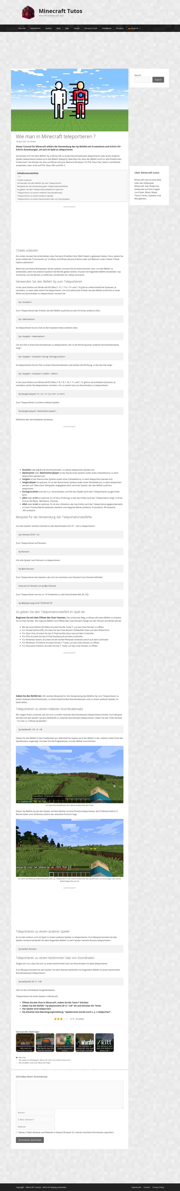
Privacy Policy (158, 1187)
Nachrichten (35, 28)
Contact (147, 1187)
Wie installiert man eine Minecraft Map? (35, 1063)
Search (137, 75)
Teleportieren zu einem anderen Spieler (35, 196)
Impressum (136, 1187)
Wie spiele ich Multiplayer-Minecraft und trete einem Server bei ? (45, 1060)
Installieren (106, 28)
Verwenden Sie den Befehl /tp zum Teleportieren (39, 183)
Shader (77, 28)
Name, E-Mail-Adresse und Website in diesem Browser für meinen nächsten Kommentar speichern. (66, 1132)
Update (48, 28)
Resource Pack (91, 28)
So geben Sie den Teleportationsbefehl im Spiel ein (40, 189)
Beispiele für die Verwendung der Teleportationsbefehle (42, 186)
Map (67, 28)
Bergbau (119, 28)
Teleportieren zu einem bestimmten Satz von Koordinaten (43, 199)
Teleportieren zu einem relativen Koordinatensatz (39, 192)
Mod (58, 28)
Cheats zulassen (24, 180)
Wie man (22, 28)
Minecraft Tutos (60, 11)
